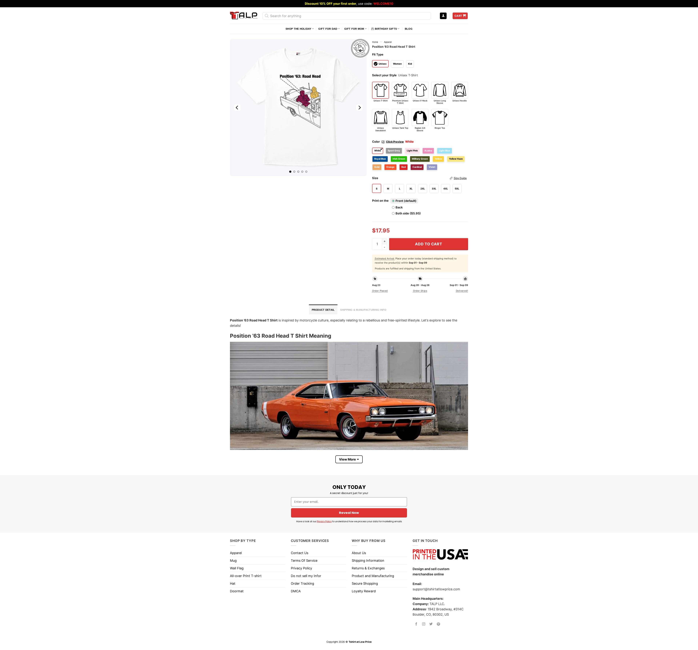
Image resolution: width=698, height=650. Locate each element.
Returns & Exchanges (368, 568)
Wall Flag (237, 568)
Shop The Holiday (298, 28)
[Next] (359, 107)
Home (375, 42)
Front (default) (406, 201)
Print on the (380, 200)
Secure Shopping (365, 583)
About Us (359, 553)
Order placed (380, 290)
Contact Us (299, 553)
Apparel (388, 42)
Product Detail (323, 309)
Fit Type (377, 54)
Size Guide (460, 178)
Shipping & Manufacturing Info (363, 309)
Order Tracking (302, 583)
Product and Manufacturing (373, 576)
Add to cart (428, 244)
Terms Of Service (304, 560)
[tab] (323, 309)
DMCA (296, 591)
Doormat (237, 591)
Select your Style (384, 75)
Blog (408, 28)
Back (399, 207)
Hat (232, 583)
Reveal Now (349, 512)
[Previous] (237, 107)
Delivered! (462, 290)
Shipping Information (368, 560)
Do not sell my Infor (306, 576)
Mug (233, 560)
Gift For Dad (327, 28)
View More (347, 459)
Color (388, 141)
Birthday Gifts (386, 28)
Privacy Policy (324, 521)
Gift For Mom (354, 28)
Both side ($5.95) (408, 213)
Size (419, 178)
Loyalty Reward (364, 591)
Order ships (420, 290)
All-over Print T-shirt (246, 576)
